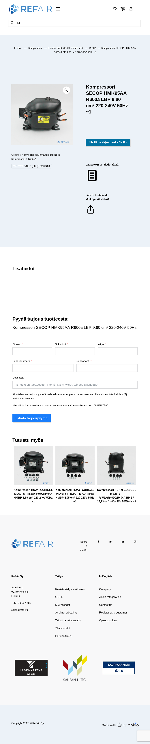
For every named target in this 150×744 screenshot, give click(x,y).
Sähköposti (82, 360)
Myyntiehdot (62, 604)
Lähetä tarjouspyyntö (32, 418)
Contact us (105, 604)
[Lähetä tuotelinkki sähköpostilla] (91, 213)
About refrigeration (110, 596)
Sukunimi (60, 344)
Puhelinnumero (21, 360)
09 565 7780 (101, 405)
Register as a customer (113, 612)
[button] (66, 90)
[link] (31, 668)
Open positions (108, 620)
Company (105, 589)
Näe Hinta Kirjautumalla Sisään (108, 142)
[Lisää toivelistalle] (47, 467)
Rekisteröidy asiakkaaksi (70, 589)
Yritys (101, 344)
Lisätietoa (18, 377)
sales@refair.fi (19, 609)
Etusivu (18, 48)
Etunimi (16, 344)
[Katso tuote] (47, 459)
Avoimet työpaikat (66, 612)
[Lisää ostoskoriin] (47, 451)
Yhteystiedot (62, 628)
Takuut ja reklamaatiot (68, 620)
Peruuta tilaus (63, 636)
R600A (92, 48)
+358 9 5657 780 (21, 602)
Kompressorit (35, 48)
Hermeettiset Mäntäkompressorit (65, 48)
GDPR (59, 596)
